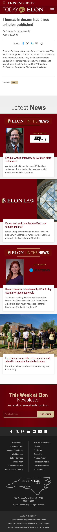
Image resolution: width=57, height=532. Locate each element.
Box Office (38, 454)
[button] (4, 2)
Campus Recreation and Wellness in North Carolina (28, 523)
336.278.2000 (28, 501)
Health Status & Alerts (14, 469)
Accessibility (39, 469)
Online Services (16, 458)
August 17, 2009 (10, 34)
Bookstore (38, 450)
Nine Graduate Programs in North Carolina (28, 519)
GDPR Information (41, 465)
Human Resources (15, 465)
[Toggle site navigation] (52, 9)
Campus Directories (14, 450)
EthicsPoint (18, 461)
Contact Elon (17, 442)
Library (37, 446)
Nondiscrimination (41, 461)
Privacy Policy (40, 458)
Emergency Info (16, 446)
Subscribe (45, 414)
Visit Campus (17, 454)
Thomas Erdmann (14, 31)
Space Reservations (42, 442)
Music (14, 82)
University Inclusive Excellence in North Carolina (28, 527)
